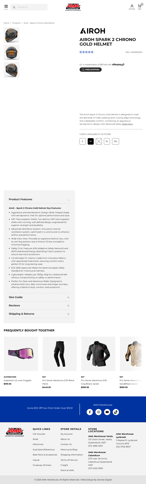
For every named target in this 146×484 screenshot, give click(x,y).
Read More (127, 124)
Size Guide (16, 297)
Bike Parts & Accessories (45, 454)
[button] (86, 52)
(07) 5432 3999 (95, 468)
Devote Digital (104, 479)
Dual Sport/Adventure (44, 449)
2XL (115, 87)
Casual (36, 460)
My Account (67, 434)
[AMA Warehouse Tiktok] (116, 412)
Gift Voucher (39, 434)
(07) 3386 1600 (95, 446)
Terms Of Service (69, 460)
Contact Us (66, 444)
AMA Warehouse (50, 479)
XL (107, 87)
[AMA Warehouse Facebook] (90, 412)
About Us (65, 439)
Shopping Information (72, 454)
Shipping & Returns (21, 313)
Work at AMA (67, 470)
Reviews (14, 305)
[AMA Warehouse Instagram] (98, 412)
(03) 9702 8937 (123, 446)
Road (35, 439)
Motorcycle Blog (69, 449)
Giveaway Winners (42, 465)
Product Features (20, 199)
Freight (64, 465)
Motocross (38, 444)
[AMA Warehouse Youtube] (107, 412)
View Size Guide (113, 80)
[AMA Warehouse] (73, 7)
